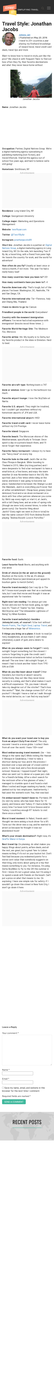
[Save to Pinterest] (3, 702)
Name (6, 1070)
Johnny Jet (24, 35)
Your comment (10, 1033)
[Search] (43, 8)
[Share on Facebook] (3, 689)
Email (5, 1079)
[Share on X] (3, 695)
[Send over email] (3, 708)
